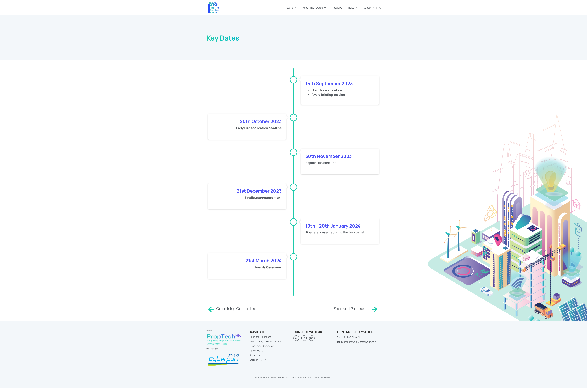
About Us (337, 7)
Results (289, 7)
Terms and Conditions (308, 377)
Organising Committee (236, 308)
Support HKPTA (372, 7)
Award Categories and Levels (265, 341)
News (351, 7)
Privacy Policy (292, 377)
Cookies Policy (325, 377)
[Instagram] (312, 338)
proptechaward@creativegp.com (358, 341)
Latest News (256, 350)
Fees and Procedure (351, 308)
